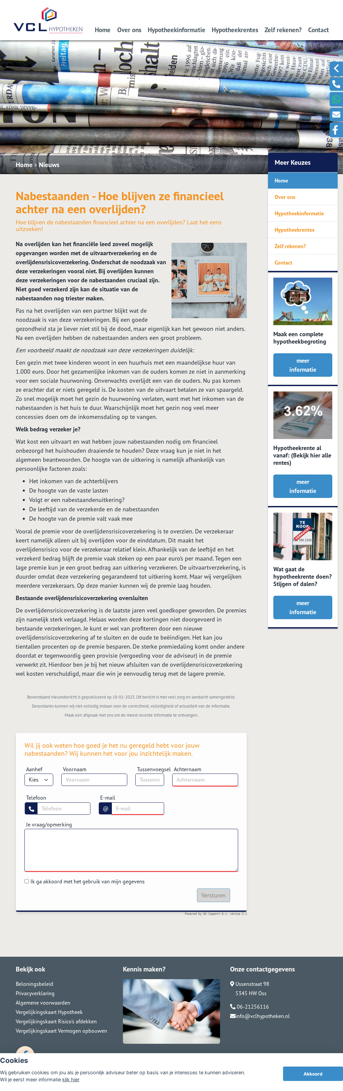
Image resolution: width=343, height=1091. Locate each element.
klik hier (70, 1079)
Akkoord (313, 1074)
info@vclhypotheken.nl (262, 1016)
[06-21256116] (336, 84)
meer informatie (302, 365)
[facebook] (336, 130)
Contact (318, 29)
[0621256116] (336, 99)
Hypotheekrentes (235, 29)
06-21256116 (252, 1006)
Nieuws (49, 164)
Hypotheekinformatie (176, 29)
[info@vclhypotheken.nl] (336, 114)
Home (103, 29)
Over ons (129, 29)
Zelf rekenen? (283, 29)
